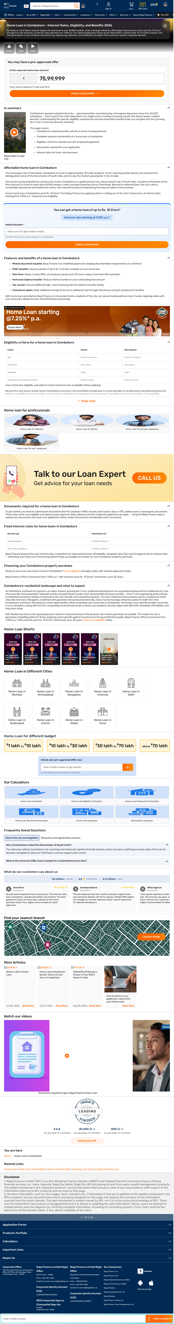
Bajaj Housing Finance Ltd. (114, 1292)
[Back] (26, 6)
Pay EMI (164, 15)
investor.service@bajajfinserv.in (56, 1281)
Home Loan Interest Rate (31, 1169)
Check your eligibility (94, 620)
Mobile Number (14, 224)
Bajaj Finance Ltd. (111, 1276)
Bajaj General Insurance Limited (116, 1280)
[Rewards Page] (154, 5)
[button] (87, 333)
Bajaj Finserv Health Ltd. (114, 1300)
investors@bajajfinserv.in (87, 1288)
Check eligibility (71, 571)
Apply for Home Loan (107, 1169)
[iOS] (151, 1283)
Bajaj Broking (109, 1296)
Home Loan (10, 1169)
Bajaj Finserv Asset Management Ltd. (119, 1304)
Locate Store (151, 937)
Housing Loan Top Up (83, 1169)
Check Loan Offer (87, 244)
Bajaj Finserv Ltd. (111, 1271)
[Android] (140, 1283)
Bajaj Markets (109, 1288)
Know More (15, 327)
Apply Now (9, 662)
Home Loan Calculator (59, 1169)
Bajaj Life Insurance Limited (115, 1284)
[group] (87, 321)
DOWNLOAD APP (87, 1140)
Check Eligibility (162, 1319)
